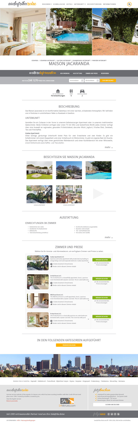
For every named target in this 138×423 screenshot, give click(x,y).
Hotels (70, 4)
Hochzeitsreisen (94, 4)
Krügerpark (86, 381)
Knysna (72, 381)
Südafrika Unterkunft (47, 60)
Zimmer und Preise (92, 73)
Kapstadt (33, 381)
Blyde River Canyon (62, 381)
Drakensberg (95, 381)
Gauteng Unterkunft (64, 60)
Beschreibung (65, 73)
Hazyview (78, 381)
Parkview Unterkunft (99, 60)
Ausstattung (77, 73)
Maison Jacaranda (12, 401)
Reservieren (105, 73)
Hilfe (18, 420)
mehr (108, 147)
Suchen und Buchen (112, 404)
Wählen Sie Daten (102, 260)
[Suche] (129, 4)
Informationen (109, 4)
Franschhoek (51, 381)
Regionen (46, 4)
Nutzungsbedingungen (28, 420)
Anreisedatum (82, 80)
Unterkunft (79, 4)
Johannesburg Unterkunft (81, 60)
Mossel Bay (113, 381)
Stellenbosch (42, 381)
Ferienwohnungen (69, 345)
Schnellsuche (59, 4)
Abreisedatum (98, 80)
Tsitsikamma (105, 381)
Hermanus (122, 381)
